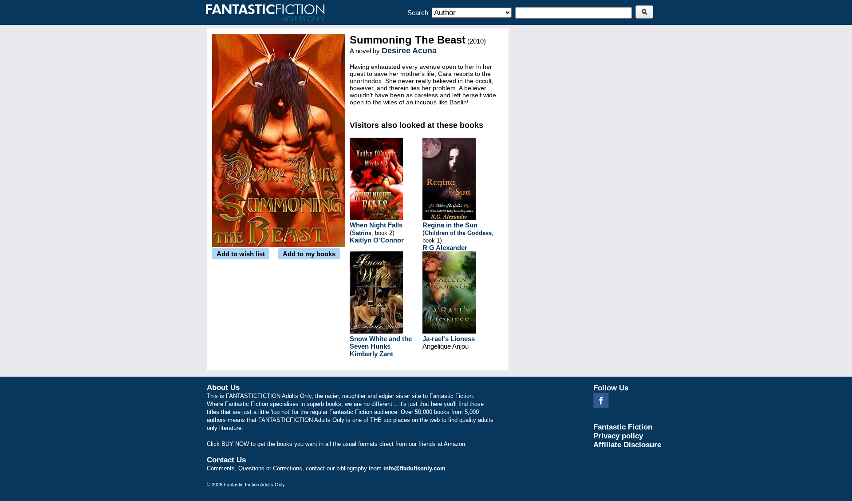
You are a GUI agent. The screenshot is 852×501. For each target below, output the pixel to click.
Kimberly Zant (371, 354)
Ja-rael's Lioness (448, 338)
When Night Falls (376, 225)
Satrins (361, 233)
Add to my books (309, 254)
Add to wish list (241, 254)
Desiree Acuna (409, 50)
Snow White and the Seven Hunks (381, 342)
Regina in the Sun (449, 225)
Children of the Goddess (458, 233)
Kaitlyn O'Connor (377, 240)
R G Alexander (444, 247)
